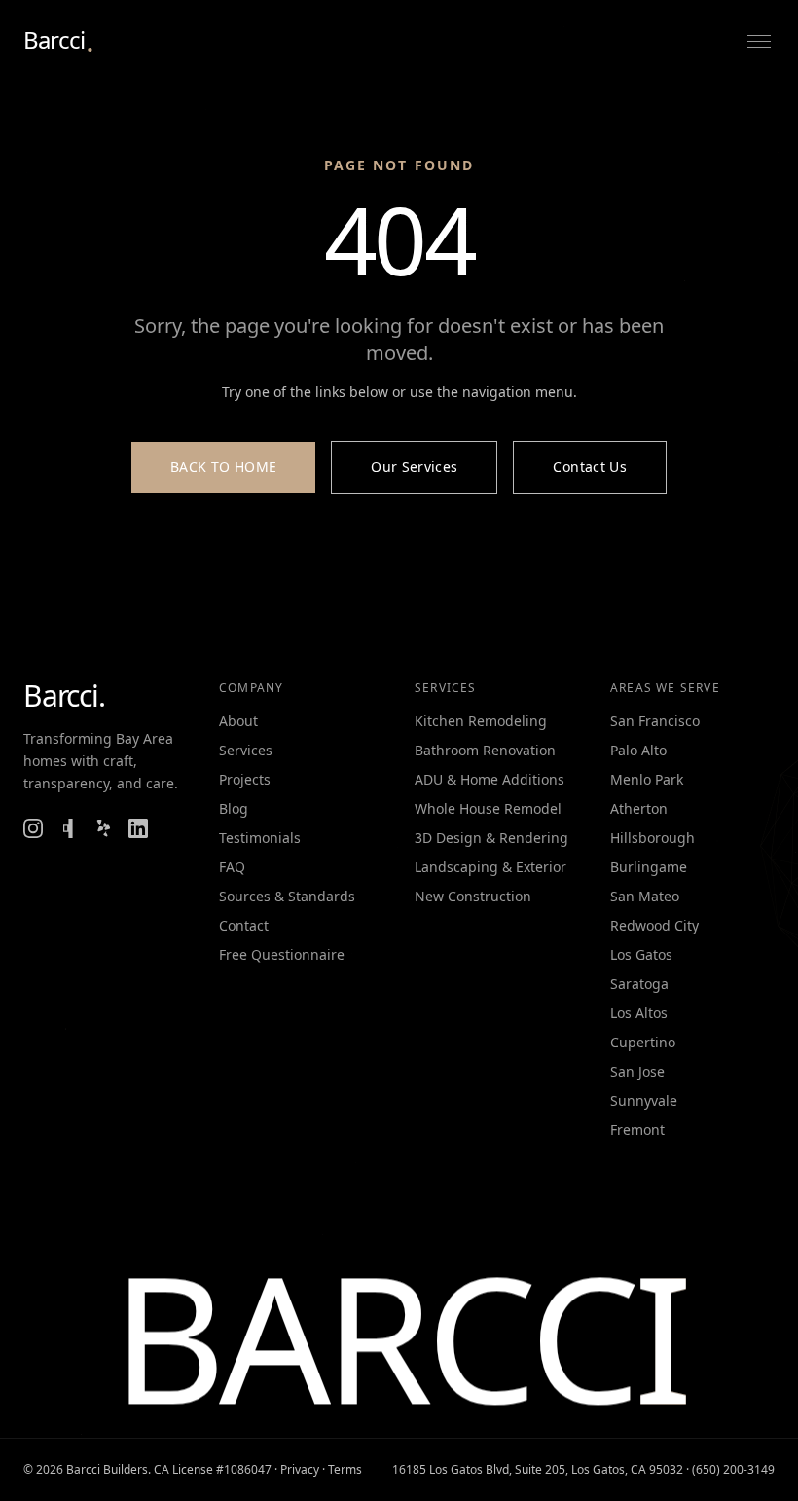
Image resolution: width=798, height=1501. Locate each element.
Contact (244, 925)
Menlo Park (646, 779)
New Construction (473, 896)
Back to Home (223, 467)
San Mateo (644, 896)
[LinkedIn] (138, 828)
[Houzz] (68, 828)
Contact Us (590, 467)
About (238, 721)
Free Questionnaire (282, 954)
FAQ (232, 867)
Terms (345, 1469)
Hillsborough (652, 837)
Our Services (414, 467)
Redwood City (654, 925)
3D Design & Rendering (491, 837)
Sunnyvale (643, 1100)
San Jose (637, 1071)
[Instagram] (33, 828)
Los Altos (639, 1013)
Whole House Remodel (488, 808)
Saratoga (639, 983)
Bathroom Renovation (485, 750)
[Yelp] (103, 828)
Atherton (639, 808)
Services (245, 750)
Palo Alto (638, 750)
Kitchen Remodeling (481, 721)
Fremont (637, 1129)
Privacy (299, 1469)
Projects (245, 779)
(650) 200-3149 (733, 1469)
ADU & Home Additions (489, 779)
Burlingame (648, 867)
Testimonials (260, 837)
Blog (233, 808)
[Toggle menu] (759, 40)
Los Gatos (641, 954)
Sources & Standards (287, 896)
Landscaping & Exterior (490, 867)
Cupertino (642, 1042)
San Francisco (655, 721)
